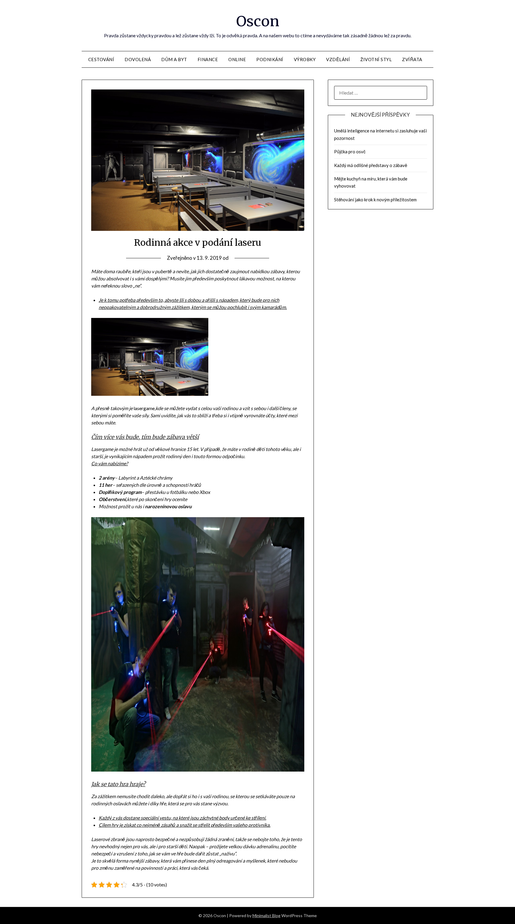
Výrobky (305, 59)
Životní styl (376, 59)
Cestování (101, 59)
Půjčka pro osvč (350, 151)
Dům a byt (174, 59)
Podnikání (269, 59)
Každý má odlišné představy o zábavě (370, 165)
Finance (208, 59)
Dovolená (138, 59)
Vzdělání (338, 59)
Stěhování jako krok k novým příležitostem (375, 199)
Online (237, 59)
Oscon (257, 21)
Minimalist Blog (266, 915)
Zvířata (412, 59)
